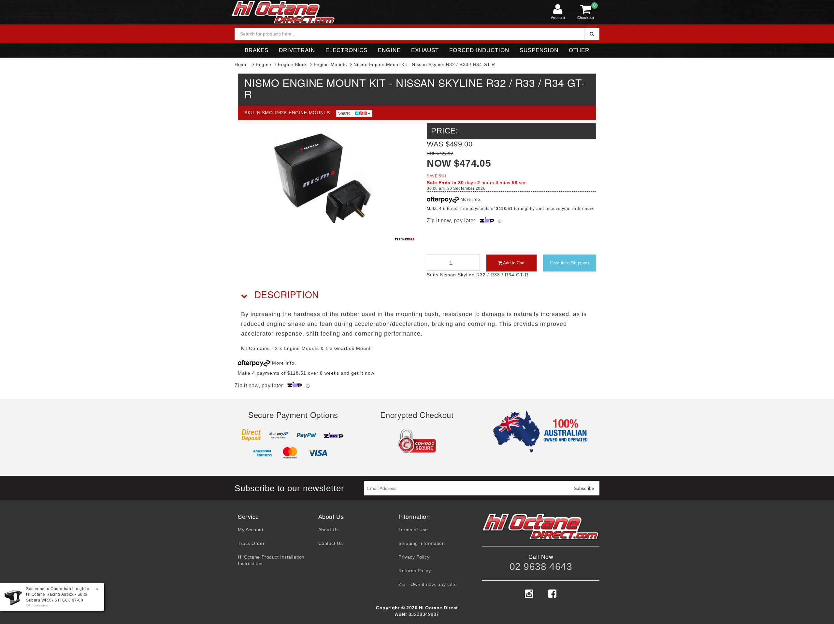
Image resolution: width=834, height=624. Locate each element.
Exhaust (425, 50)
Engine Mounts (330, 64)
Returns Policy (414, 570)
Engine (389, 50)
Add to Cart (513, 262)
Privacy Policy (413, 557)
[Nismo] (404, 238)
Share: (344, 113)
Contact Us (330, 543)
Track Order (251, 543)
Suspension (539, 50)
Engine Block (292, 64)
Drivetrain (297, 50)
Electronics (346, 50)
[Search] (591, 34)
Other (579, 50)
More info (469, 199)
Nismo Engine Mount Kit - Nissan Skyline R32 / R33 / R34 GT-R (424, 64)
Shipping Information (421, 543)
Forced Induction (479, 50)
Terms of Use (413, 529)
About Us (328, 529)
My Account (251, 529)
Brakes (256, 50)
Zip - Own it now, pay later (427, 584)
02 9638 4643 (541, 566)
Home (241, 64)
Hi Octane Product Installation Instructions (271, 560)
